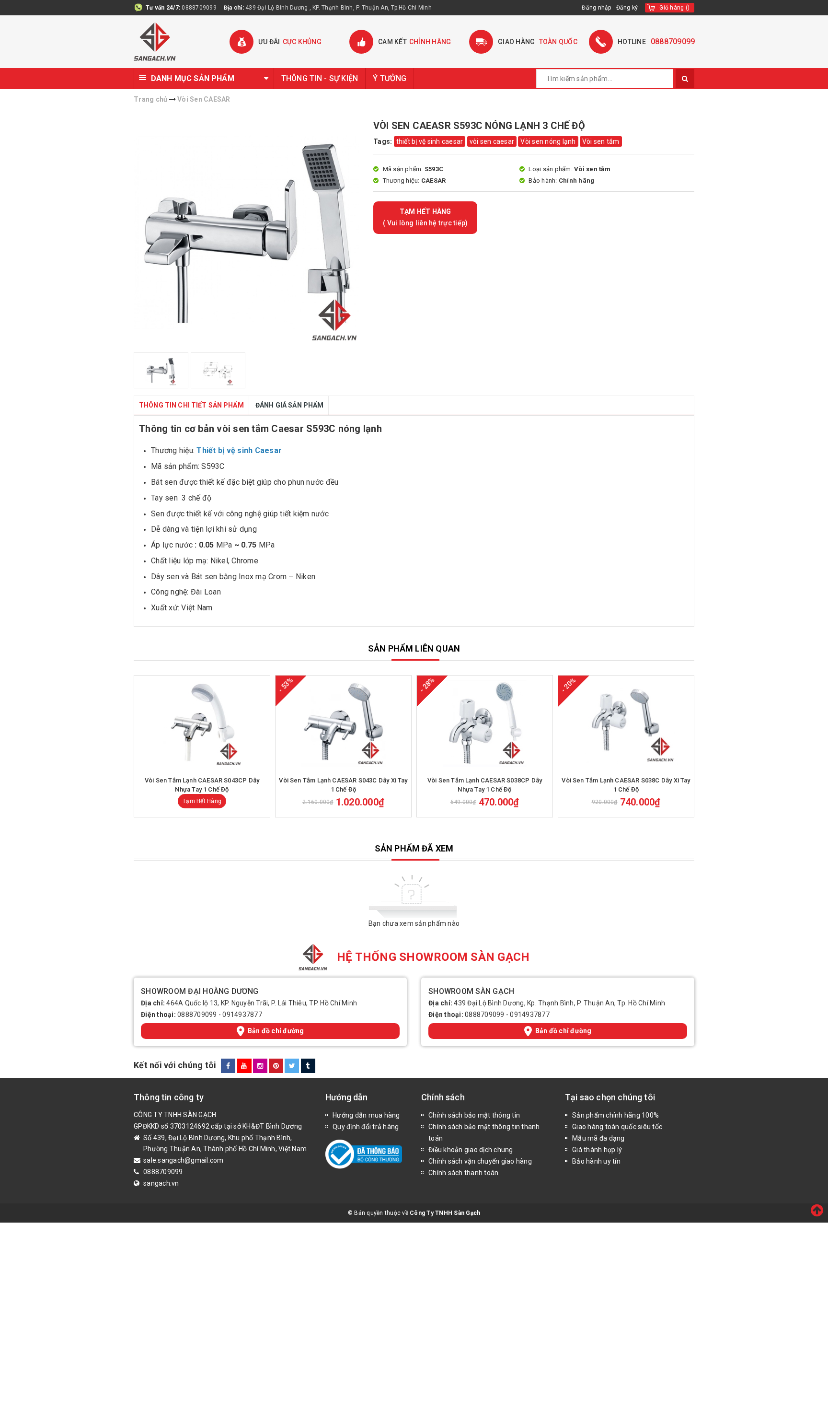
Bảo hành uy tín (596, 1161)
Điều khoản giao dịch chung (470, 1150)
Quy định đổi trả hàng (366, 1127)
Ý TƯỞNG (389, 78)
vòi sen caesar (492, 141)
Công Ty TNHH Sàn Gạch (445, 1213)
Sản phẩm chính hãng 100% (615, 1115)
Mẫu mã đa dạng (598, 1138)
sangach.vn (161, 1183)
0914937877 (242, 1014)
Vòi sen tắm (601, 141)
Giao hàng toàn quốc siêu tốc (617, 1127)
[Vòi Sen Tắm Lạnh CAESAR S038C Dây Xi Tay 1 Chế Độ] (626, 723)
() (674, 7)
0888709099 (199, 7)
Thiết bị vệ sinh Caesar (239, 450)
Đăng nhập (596, 7)
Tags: (383, 141)
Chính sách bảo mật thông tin (474, 1115)
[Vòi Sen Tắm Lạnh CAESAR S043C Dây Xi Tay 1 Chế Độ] (343, 723)
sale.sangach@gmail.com (183, 1160)
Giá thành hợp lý (597, 1150)
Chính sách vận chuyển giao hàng (480, 1161)
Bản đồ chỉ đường (276, 1031)
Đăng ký (627, 7)
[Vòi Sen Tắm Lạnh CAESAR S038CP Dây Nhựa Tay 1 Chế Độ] (484, 723)
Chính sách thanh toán (463, 1173)
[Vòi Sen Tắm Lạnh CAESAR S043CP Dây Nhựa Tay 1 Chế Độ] (202, 723)
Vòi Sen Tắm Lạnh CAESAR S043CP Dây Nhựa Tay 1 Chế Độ (202, 785)
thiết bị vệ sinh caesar (429, 141)
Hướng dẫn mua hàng (366, 1115)
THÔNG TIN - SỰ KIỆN (319, 78)
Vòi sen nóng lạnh (547, 141)
